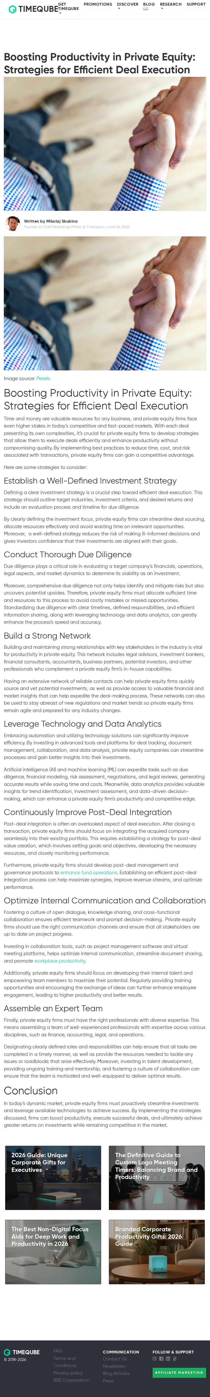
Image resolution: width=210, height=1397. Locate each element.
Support (196, 5)
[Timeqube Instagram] (156, 1359)
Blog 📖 (149, 7)
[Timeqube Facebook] (162, 1359)
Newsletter (114, 1366)
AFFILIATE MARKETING (179, 1372)
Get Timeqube (68, 7)
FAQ (58, 1351)
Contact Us (115, 1359)
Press (108, 1381)
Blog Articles (116, 1373)
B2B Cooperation (71, 1380)
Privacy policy (68, 1373)
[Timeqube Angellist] (176, 1359)
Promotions (98, 5)
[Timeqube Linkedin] (169, 1359)
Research (171, 5)
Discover (127, 5)
